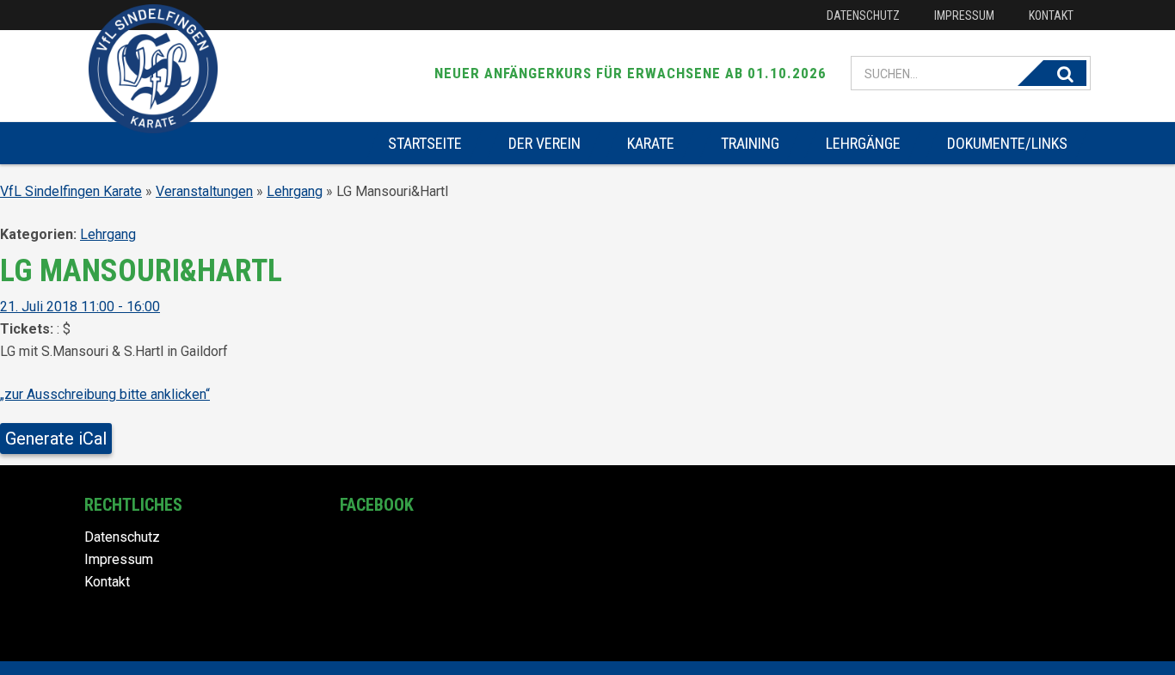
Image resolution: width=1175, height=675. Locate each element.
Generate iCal (56, 438)
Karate (650, 143)
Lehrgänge (863, 143)
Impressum (964, 15)
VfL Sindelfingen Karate (71, 191)
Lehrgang (295, 191)
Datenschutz (863, 15)
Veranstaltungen (204, 191)
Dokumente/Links (1007, 143)
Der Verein (544, 143)
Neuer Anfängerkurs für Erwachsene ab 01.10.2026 (630, 73)
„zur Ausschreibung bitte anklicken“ (105, 394)
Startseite (425, 143)
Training (750, 143)
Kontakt (1051, 15)
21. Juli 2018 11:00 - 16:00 (80, 306)
